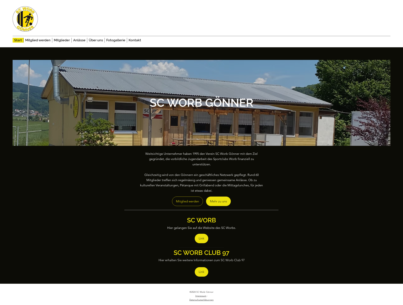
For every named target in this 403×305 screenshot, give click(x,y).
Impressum (200, 295)
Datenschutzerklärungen (201, 299)
